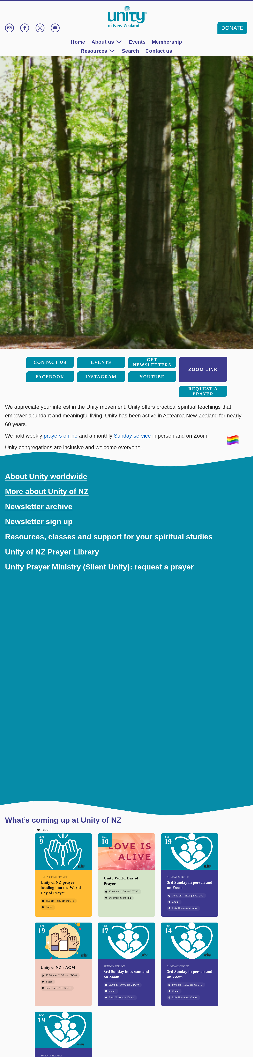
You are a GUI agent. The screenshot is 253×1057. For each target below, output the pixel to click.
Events (137, 42)
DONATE (232, 28)
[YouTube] (55, 27)
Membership (167, 42)
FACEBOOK (50, 376)
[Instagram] (40, 27)
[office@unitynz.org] (9, 27)
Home (78, 42)
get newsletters (152, 362)
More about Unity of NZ (47, 491)
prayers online (60, 436)
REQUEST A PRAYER (203, 391)
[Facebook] (24, 27)
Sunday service (132, 436)
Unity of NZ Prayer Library (52, 552)
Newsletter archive (38, 506)
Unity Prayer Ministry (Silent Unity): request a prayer (99, 567)
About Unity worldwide (46, 476)
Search (130, 51)
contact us (50, 362)
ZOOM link (203, 369)
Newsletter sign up (39, 521)
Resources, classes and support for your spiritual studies (109, 536)
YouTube (151, 376)
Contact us (158, 51)
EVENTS (101, 362)
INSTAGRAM (100, 376)
